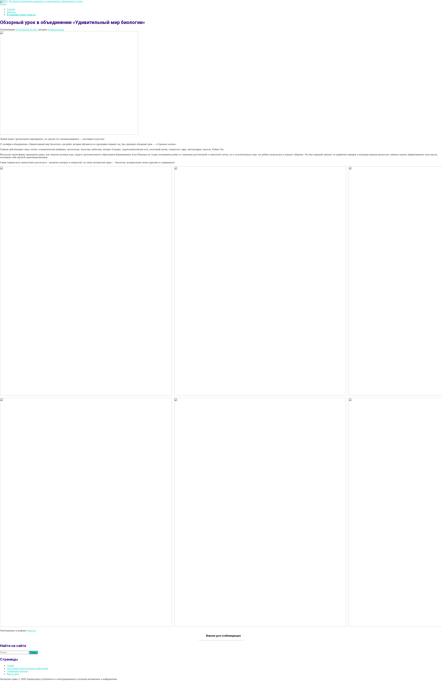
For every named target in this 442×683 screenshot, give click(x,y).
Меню (3, 4)
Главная (11, 9)
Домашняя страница (17, 671)
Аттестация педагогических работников (27, 668)
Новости (11, 12)
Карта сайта (13, 674)
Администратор (56, 29)
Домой (10, 665)
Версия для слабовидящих (223, 635)
